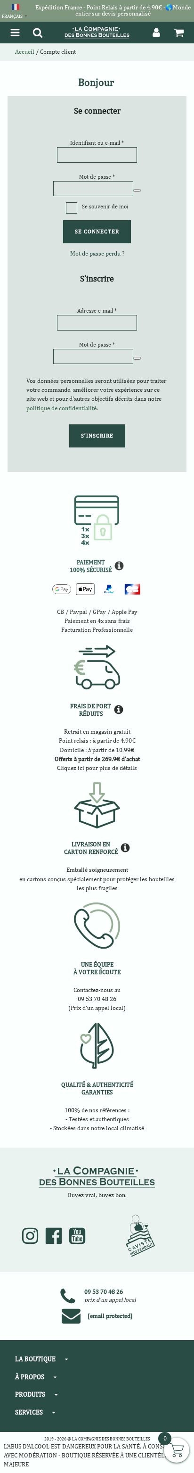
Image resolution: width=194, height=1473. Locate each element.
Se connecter (97, 231)
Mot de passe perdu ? (97, 253)
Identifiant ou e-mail (97, 142)
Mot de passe (97, 176)
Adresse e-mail (97, 310)
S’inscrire (97, 435)
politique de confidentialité (61, 408)
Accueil (24, 51)
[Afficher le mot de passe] (137, 190)
